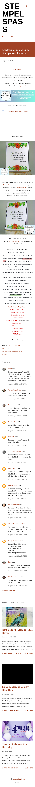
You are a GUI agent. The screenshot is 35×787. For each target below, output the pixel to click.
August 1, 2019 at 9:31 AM (17, 384)
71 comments (13, 768)
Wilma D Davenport (15, 524)
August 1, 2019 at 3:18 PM (17, 431)
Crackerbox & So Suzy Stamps (13, 351)
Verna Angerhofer (15, 390)
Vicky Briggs (17, 334)
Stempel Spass (13, 18)
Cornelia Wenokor (12, 320)
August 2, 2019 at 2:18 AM (17, 518)
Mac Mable (12, 405)
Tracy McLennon (17, 328)
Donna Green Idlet (17, 315)
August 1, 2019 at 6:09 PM (17, 479)
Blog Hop (5, 348)
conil (10, 369)
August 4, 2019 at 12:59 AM (18, 586)
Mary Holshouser (14, 541)
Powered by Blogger (19, 779)
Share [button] (4, 354)
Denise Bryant (13, 485)
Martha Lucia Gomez (17, 309)
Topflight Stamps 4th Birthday (14, 745)
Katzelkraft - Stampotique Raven (17, 631)
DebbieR (11, 437)
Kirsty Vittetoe (13, 577)
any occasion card (15, 346)
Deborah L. (12, 468)
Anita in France (14, 504)
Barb (10, 562)
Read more (29, 654)
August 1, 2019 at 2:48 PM (17, 416)
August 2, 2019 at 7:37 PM (17, 556)
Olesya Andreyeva (17, 331)
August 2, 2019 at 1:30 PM (17, 535)
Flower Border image (10, 185)
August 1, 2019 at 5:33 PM (17, 462)
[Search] (27, 3)
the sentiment (21, 187)
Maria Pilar (12, 422)
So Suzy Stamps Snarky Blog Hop (15, 688)
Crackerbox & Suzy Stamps (17, 307)
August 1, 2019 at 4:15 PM (17, 445)
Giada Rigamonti (20, 86)
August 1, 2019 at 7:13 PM (17, 499)
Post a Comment (8, 591)
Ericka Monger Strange (17, 312)
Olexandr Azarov (14, 241)
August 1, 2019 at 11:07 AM (17, 399)
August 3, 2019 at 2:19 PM (17, 571)
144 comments (13, 711)
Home (4, 37)
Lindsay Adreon (17, 326)
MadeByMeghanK (14, 451)
